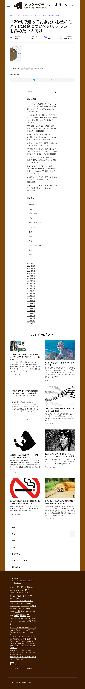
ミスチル (32, 227)
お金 (27, 589)
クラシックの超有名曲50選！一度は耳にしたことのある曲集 (60, 410)
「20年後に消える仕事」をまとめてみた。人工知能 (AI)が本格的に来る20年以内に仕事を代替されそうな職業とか (42, 117)
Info (30, 209)
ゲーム (26, 593)
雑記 (30, 255)
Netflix (11, 590)
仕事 (30, 232)
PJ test (16, 578)
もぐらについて (14, 593)
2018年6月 (31, 308)
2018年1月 (31, 321)
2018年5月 (31, 311)
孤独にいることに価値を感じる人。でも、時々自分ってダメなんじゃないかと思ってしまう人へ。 (42, 137)
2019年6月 (31, 281)
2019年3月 (31, 288)
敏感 (11, 616)
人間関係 (12, 611)
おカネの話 (33, 214)
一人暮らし (29, 608)
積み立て (15, 621)
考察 (30, 241)
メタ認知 (13, 608)
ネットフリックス (14, 598)
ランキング (21, 608)
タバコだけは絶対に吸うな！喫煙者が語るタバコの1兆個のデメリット (25, 502)
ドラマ (31, 595)
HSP (21, 587)
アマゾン (21, 593)
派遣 (22, 618)
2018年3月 (31, 316)
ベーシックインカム (15, 606)
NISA (15, 590)
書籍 (30, 236)
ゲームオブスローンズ (37, 223)
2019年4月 (31, 286)
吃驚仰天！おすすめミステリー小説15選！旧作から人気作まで (24, 456)
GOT (17, 587)
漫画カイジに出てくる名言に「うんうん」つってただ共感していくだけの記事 (59, 455)
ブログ (12, 603)
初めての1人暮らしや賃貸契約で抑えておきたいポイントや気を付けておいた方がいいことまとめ (25, 393)
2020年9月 (31, 273)
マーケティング (25, 606)
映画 (16, 615)
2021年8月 (31, 271)
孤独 (27, 611)
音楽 (34, 621)
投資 (30, 611)
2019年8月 (31, 278)
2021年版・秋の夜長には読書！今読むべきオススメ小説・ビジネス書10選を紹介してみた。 (42, 128)
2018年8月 (31, 303)
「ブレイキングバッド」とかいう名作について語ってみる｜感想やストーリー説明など (25, 357)
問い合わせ (16, 567)
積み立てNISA (22, 621)
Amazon (12, 587)
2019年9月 (31, 276)
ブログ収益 (18, 603)
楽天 (19, 618)
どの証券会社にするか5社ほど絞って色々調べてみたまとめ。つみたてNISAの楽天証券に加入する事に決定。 (42, 151)
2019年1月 (31, 291)
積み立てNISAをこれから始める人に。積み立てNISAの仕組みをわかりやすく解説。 (42, 160)
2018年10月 (31, 298)
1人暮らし (32, 204)
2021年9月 (31, 268)
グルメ (31, 218)
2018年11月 (31, 296)
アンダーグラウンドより (43, 5)
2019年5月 (31, 283)
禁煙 (11, 621)
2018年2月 (31, 318)
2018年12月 (31, 293)
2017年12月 (31, 323)
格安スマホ (13, 618)
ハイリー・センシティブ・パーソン (21, 601)
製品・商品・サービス (37, 245)
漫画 (33, 618)
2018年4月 (31, 313)
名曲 (23, 611)
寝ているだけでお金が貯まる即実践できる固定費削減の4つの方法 (60, 502)
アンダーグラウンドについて (23, 581)
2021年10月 (31, 266)
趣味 (30, 250)
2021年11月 (31, 263)
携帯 (33, 611)
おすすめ (21, 590)
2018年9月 (31, 301)
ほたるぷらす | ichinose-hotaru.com (22, 668)
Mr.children (28, 587)
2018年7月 (31, 306)
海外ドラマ (28, 618)
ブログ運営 (27, 603)
